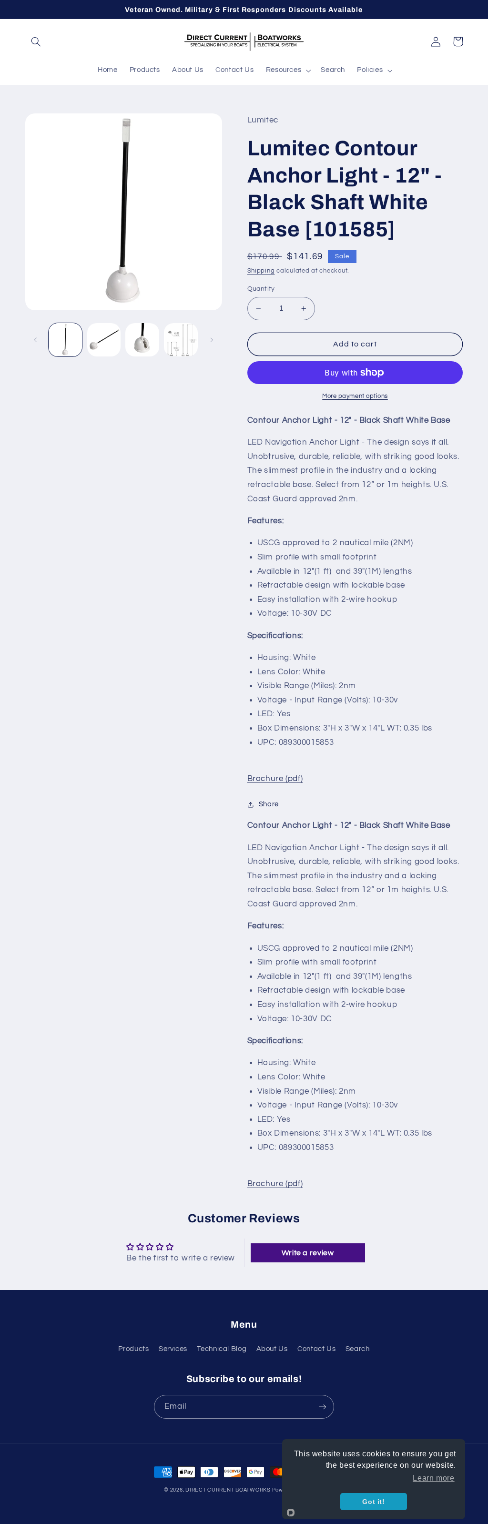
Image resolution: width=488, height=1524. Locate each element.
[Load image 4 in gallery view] (180, 339)
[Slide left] (35, 339)
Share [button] (269, 804)
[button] (36, 41)
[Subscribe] (323, 1406)
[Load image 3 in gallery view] (142, 339)
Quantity (261, 288)
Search (358, 1348)
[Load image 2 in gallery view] (104, 339)
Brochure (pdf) (275, 778)
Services (173, 1348)
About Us (272, 1348)
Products (133, 1348)
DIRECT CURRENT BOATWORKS (228, 1490)
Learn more (433, 1478)
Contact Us (316, 1348)
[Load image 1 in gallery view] (65, 339)
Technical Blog (221, 1348)
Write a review (308, 1253)
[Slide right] (211, 339)
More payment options (355, 396)
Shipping (261, 271)
